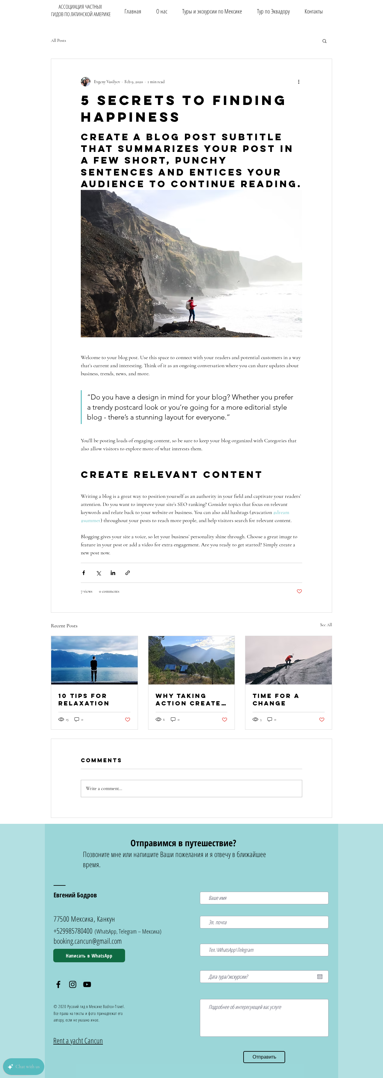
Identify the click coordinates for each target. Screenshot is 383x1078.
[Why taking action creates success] (191, 660)
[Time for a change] (288, 660)
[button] (212, 11)
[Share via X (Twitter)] (98, 573)
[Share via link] (127, 573)
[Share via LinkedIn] (113, 573)
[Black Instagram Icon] (72, 984)
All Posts (58, 40)
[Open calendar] (319, 976)
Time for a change (276, 699)
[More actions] (298, 81)
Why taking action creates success (191, 699)
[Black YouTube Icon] (87, 984)
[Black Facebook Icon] (58, 984)
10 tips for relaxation (84, 699)
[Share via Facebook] (83, 573)
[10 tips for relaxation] (94, 660)
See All (326, 624)
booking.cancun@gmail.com (88, 941)
